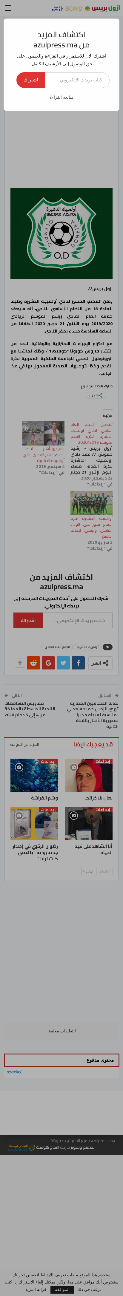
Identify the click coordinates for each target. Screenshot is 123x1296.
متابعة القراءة (61, 97)
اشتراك (31, 79)
